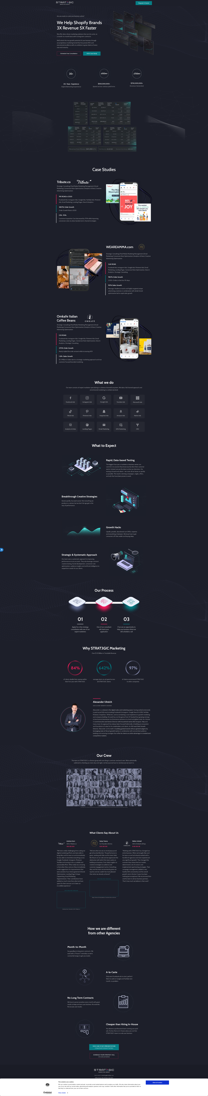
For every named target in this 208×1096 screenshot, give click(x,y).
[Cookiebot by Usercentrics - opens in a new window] (47, 1093)
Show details (62, 1092)
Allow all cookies (157, 1082)
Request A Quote (143, 3)
